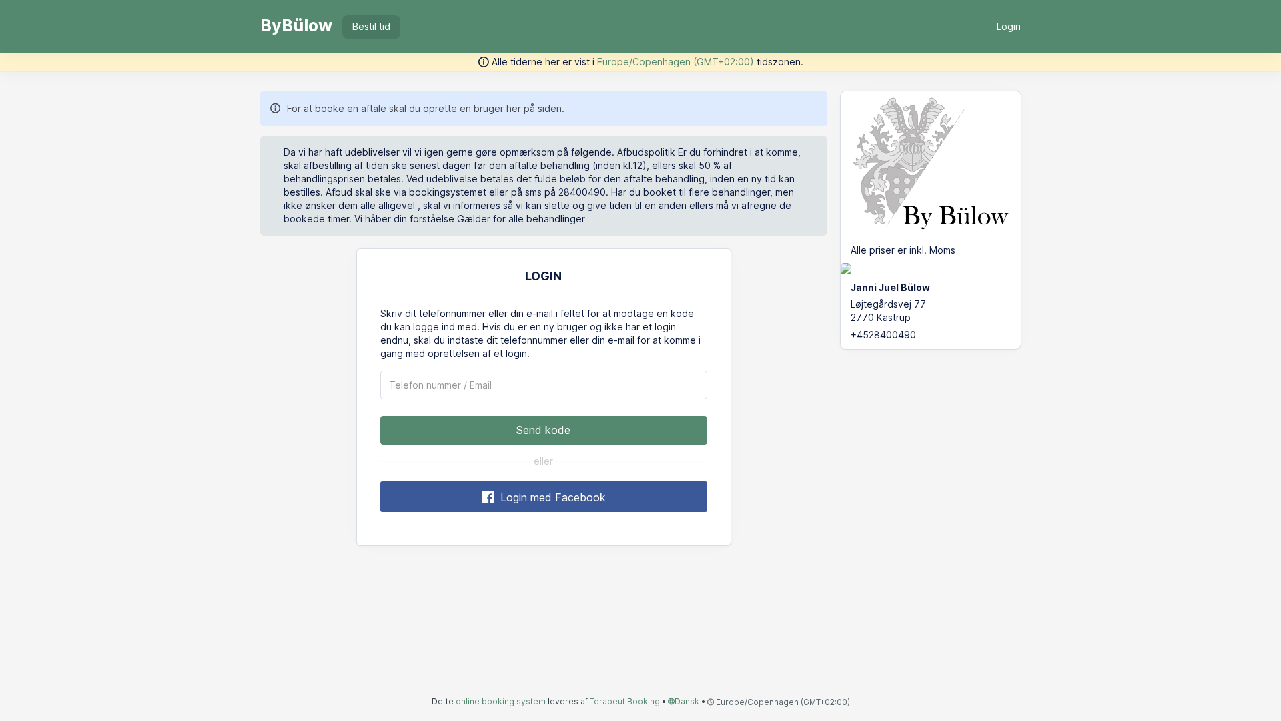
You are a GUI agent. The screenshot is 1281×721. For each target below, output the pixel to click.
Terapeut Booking (625, 701)
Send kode (543, 430)
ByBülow (296, 25)
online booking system (501, 701)
